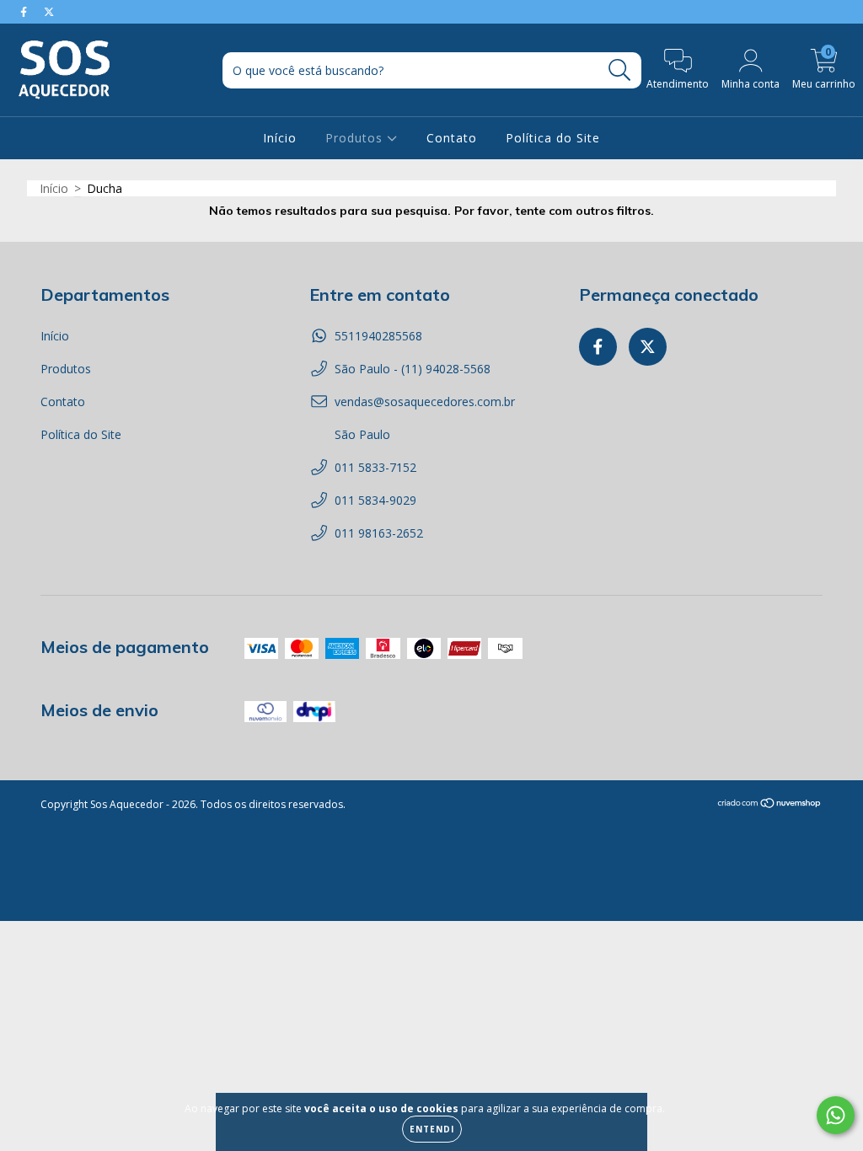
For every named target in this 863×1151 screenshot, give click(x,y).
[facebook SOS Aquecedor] (25, 11)
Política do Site (553, 138)
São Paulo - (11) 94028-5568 (412, 369)
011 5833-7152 (375, 467)
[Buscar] (620, 70)
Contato (451, 138)
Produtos (356, 138)
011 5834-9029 (375, 500)
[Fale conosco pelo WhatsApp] (836, 1115)
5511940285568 (378, 336)
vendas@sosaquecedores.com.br (425, 401)
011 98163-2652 (379, 533)
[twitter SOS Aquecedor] (49, 11)
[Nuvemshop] (770, 805)
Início (280, 138)
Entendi (432, 1129)
